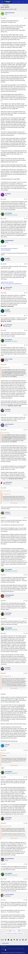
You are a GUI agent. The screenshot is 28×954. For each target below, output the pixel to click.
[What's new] (23, 1)
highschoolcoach (5, 9)
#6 (26, 292)
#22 (26, 823)
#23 (26, 864)
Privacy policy (18, 948)
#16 (26, 600)
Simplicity (4, 946)
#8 (26, 330)
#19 (26, 673)
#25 (26, 900)
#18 (26, 633)
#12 (26, 429)
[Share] (25, 18)
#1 (26, 18)
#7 (26, 315)
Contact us (3, 948)
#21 (26, 777)
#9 (26, 345)
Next (14, 930)
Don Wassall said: (5, 676)
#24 (26, 879)
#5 (26, 264)
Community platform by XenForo (13, 952)
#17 (26, 618)
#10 (26, 364)
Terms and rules (10, 948)
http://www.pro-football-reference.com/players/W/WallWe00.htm (11, 282)
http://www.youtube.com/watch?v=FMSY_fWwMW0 (9, 249)
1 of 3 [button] (10, 930)
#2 (26, 199)
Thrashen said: (5, 753)
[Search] (26, 1)
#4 (26, 246)
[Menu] (2, 2)
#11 (26, 415)
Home (2, 950)
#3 (26, 218)
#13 (26, 487)
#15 (26, 574)
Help (23, 948)
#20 (26, 750)
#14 (26, 517)
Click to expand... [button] (14, 503)
